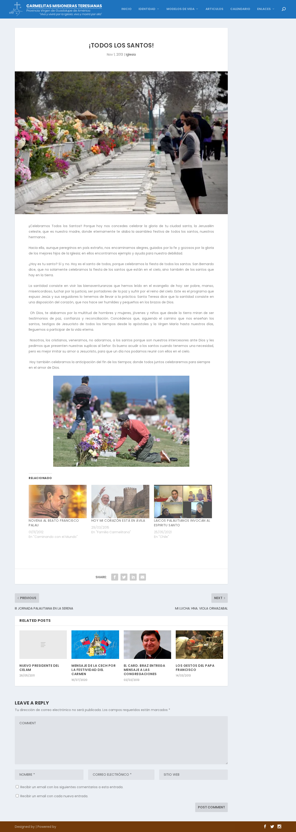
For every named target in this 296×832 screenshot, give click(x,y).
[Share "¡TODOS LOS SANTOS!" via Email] (142, 577)
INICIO (126, 9)
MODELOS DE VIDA (180, 9)
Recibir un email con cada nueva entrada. (54, 796)
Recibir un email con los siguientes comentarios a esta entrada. (71, 787)
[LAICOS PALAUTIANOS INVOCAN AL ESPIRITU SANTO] (183, 501)
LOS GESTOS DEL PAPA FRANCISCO (195, 667)
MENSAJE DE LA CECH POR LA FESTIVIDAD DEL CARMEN (93, 669)
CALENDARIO (240, 9)
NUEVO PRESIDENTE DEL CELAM (39, 667)
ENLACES (264, 9)
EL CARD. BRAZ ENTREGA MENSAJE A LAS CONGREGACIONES (144, 669)
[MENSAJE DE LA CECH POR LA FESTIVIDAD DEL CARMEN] (95, 644)
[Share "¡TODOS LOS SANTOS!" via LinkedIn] (133, 577)
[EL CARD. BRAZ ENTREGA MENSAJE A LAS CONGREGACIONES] (147, 644)
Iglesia (131, 54)
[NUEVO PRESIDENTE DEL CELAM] (43, 644)
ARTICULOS (214, 9)
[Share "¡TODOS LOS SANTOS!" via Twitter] (124, 577)
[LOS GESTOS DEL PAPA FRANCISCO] (199, 644)
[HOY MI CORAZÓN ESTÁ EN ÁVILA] (120, 501)
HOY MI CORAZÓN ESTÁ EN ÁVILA (118, 520)
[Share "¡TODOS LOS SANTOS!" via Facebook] (114, 577)
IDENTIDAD (147, 9)
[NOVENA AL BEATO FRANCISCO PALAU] (58, 501)
